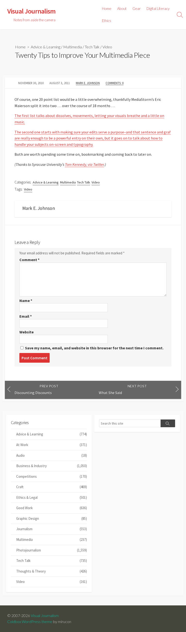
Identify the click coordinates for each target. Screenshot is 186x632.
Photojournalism (51, 550)
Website (26, 332)
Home (106, 8)
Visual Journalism (45, 615)
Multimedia (72, 46)
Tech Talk (92, 46)
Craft (51, 487)
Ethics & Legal (51, 497)
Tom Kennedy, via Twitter (84, 164)
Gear (136, 8)
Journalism (51, 529)
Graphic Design (51, 518)
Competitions (51, 476)
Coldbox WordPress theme (29, 621)
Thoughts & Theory (51, 571)
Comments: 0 (115, 83)
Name (25, 300)
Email (25, 316)
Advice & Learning (45, 46)
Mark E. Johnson (88, 83)
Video (107, 46)
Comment (29, 259)
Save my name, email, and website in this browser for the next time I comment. (94, 347)
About (122, 8)
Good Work (51, 508)
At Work (51, 444)
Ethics (106, 20)
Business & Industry (51, 465)
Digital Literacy (158, 8)
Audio (51, 455)
